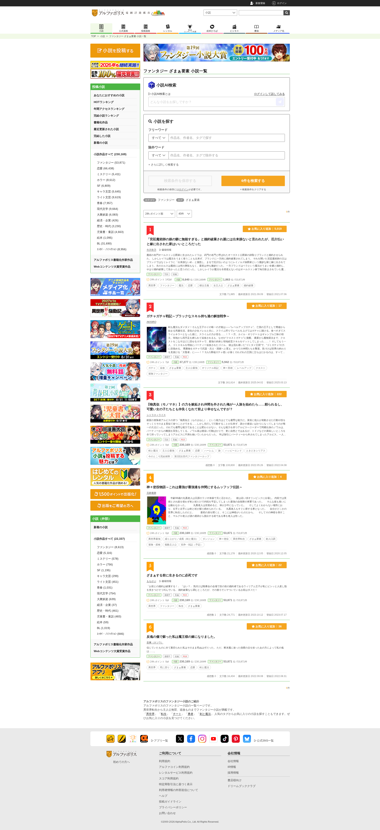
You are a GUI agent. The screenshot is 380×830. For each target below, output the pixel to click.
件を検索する (253, 181)
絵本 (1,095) (105, 237)
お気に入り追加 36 (269, 626)
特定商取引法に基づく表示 (175, 784)
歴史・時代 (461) (107, 610)
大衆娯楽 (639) (106, 599)
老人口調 (270, 539)
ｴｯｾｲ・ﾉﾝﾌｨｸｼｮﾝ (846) (110, 633)
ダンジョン (209, 539)
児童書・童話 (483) (109, 616)
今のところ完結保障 (159, 456)
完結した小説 (102, 135)
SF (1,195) (104, 570)
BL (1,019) (103, 628)
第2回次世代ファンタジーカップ (191, 456)
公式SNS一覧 (265, 740)
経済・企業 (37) (107, 604)
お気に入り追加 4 (269, 476)
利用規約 (164, 761)
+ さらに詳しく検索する (163, 164)
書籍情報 (166, 249)
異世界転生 (239, 539)
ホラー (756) (105, 564)
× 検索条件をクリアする (253, 189)
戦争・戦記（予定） (192, 544)
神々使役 (224, 539)
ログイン (282, 3)
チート (177, 713)
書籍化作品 (101, 122)
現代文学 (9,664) (107, 208)
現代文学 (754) (106, 593)
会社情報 (233, 761)
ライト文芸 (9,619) (109, 197)
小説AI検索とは (161, 93)
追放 (162, 368)
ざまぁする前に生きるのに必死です (172, 575)
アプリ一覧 (161, 740)
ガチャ (152, 368)
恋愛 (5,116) (104, 552)
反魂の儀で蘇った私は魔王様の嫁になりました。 (182, 636)
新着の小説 (101, 142)
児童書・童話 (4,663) (110, 231)
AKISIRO (151, 322)
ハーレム (209, 450)
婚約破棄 (248, 285)
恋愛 (190, 285)
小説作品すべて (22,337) (109, 538)
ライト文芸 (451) (107, 581)
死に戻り (165, 667)
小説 (102, 36)
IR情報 (232, 766)
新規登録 (260, 3)
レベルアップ (244, 368)
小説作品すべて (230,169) (110, 154)
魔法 (181, 285)
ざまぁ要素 (233, 285)
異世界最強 (154, 539)
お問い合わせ (167, 813)
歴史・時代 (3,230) (109, 226)
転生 (181, 606)
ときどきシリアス (255, 450)
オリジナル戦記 (210, 368)
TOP (93, 36)
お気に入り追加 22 (269, 565)
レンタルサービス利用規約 (175, 772)
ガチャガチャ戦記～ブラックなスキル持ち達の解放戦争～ (188, 316)
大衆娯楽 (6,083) (107, 214)
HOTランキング (104, 102)
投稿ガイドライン (170, 801)
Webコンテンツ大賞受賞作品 (112, 266)
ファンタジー (154, 274)
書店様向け (235, 780)
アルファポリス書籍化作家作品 (113, 259)
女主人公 (218, 285)
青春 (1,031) (105, 587)
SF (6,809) (104, 185)
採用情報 (233, 772)
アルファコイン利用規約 (174, 766)
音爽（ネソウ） (155, 642)
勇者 (190, 713)
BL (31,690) (104, 243)
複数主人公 (171, 544)
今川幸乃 (151, 249)
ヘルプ (163, 795)
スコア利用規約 (169, 778)
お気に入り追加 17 (269, 305)
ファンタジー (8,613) (110, 547)
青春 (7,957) (105, 203)
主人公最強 (191, 368)
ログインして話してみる (269, 93)
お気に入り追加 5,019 (267, 228)
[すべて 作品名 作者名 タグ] (159, 138)
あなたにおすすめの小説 (109, 95)
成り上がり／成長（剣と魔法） (181, 539)
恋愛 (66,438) (105, 168)
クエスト (260, 368)
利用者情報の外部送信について (178, 790)
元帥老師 (151, 493)
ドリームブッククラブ (242, 786)
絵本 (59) (103, 622)
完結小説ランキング (106, 115)
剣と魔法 (153, 450)
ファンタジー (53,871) (111, 162)
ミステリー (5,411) (108, 174)
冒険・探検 (154, 544)
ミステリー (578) (107, 558)
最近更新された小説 (106, 129)
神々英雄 (228, 368)
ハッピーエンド (233, 450)
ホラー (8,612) (106, 180)
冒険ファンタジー (158, 373)
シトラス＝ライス (156, 415)
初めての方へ (121, 761)
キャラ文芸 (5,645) (109, 191)
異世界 (152, 285)
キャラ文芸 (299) (107, 576)
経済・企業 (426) (107, 220)
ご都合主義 (203, 285)
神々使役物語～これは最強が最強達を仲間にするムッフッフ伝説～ (194, 487)
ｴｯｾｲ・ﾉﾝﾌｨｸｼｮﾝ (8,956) (111, 249)
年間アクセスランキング (109, 108)
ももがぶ (151, 581)
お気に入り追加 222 (268, 394)
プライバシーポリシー (173, 807)
